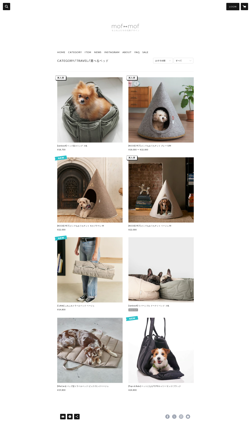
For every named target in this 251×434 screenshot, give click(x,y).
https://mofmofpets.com (188, 416)
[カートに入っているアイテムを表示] (244, 6)
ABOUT (127, 52)
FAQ (137, 52)
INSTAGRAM (112, 52)
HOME (61, 52)
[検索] (6, 6)
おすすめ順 (160, 60)
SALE (145, 52)
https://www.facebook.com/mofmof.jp (167, 416)
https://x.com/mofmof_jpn (174, 416)
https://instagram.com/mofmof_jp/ (181, 416)
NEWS (97, 52)
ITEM (88, 52)
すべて (179, 60)
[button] (232, 6)
